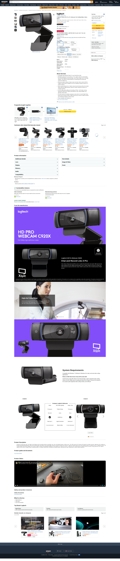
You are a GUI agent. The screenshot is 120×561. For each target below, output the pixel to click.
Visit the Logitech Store (61, 15)
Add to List (93, 52)
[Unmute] (104, 485)
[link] (36, 111)
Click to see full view (36, 51)
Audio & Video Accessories (46, 10)
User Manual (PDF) (18, 453)
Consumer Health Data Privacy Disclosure (61, 554)
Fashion (69, 4)
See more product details (63, 99)
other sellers (71, 37)
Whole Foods (45, 4)
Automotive (98, 4)
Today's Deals (51, 4)
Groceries (39, 4)
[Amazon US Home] (48, 551)
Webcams (64, 10)
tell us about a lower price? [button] (28, 183)
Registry (74, 4)
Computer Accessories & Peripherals (34, 10)
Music (78, 4)
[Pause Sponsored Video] (42, 526)
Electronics (16, 10)
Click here (43, 178)
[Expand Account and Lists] (107, 2)
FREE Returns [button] (60, 36)
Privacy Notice (50, 554)
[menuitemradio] (102, 485)
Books (57, 4)
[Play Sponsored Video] (60, 523)
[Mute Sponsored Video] (42, 528)
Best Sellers (26, 4)
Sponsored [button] (16, 514)
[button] (3, 5)
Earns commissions (34, 462)
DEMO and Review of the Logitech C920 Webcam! (28, 463)
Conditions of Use (44, 554)
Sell (66, 4)
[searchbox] (51, 2)
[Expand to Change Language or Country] (63, 551)
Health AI (7, 4)
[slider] (58, 485)
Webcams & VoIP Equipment (57, 10)
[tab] (57, 316)
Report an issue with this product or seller (66, 101)
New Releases (33, 4)
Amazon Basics (20, 4)
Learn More (90, 432)
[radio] (15, 14)
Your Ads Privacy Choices (73, 554)
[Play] (15, 485)
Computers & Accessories (23, 10)
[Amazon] (4, 1)
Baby (102, 4)
